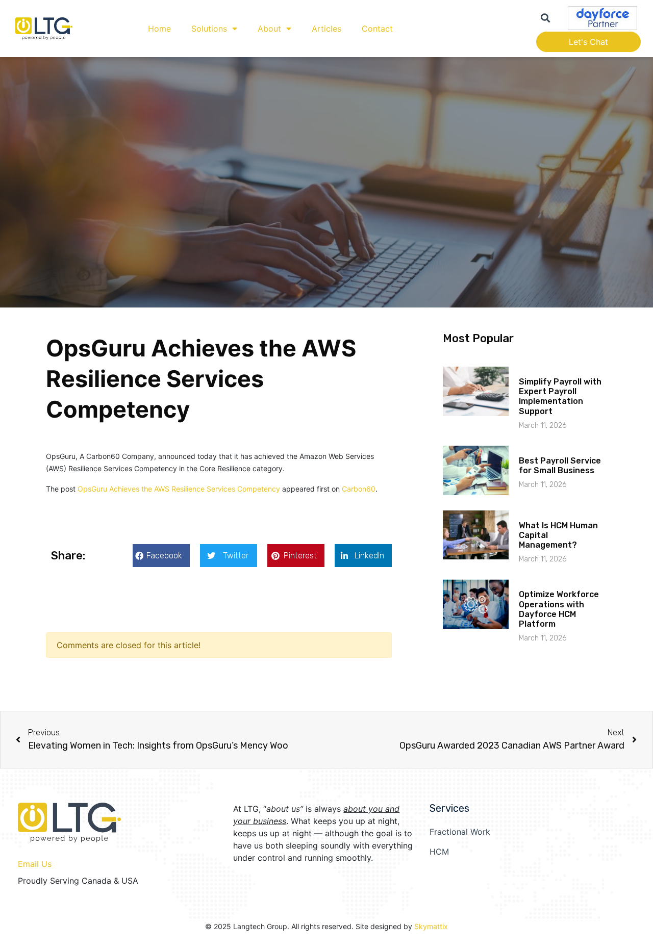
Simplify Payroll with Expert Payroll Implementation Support (560, 396)
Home (159, 28)
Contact (377, 28)
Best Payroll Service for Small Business (560, 465)
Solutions (209, 28)
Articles (326, 28)
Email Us (35, 864)
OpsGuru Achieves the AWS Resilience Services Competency (179, 488)
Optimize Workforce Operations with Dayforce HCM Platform (559, 609)
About (269, 28)
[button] (161, 555)
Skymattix (431, 926)
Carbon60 (358, 488)
